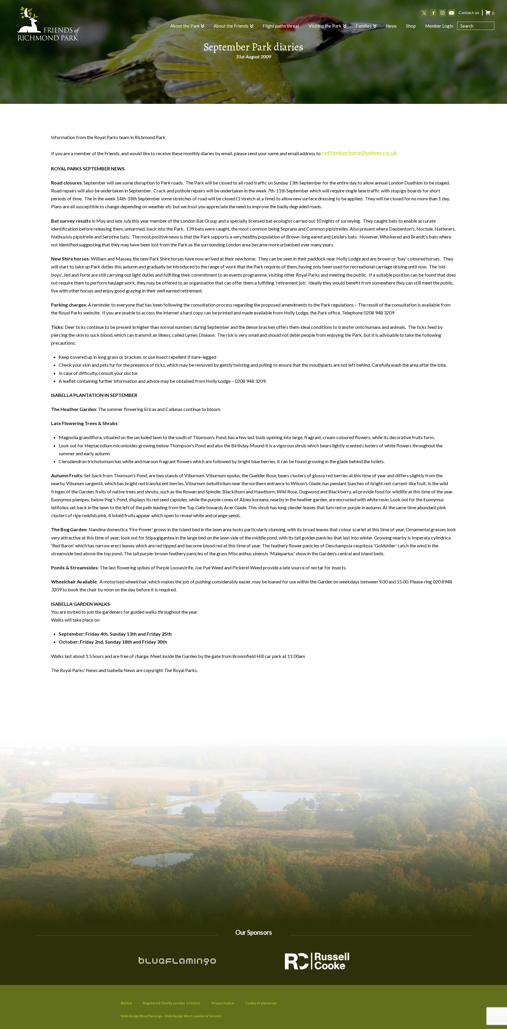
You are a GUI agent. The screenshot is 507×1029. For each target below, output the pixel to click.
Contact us (469, 12)
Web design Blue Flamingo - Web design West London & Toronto (171, 1016)
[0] (488, 13)
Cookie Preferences (261, 1003)
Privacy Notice (223, 1003)
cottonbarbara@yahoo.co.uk (359, 153)
